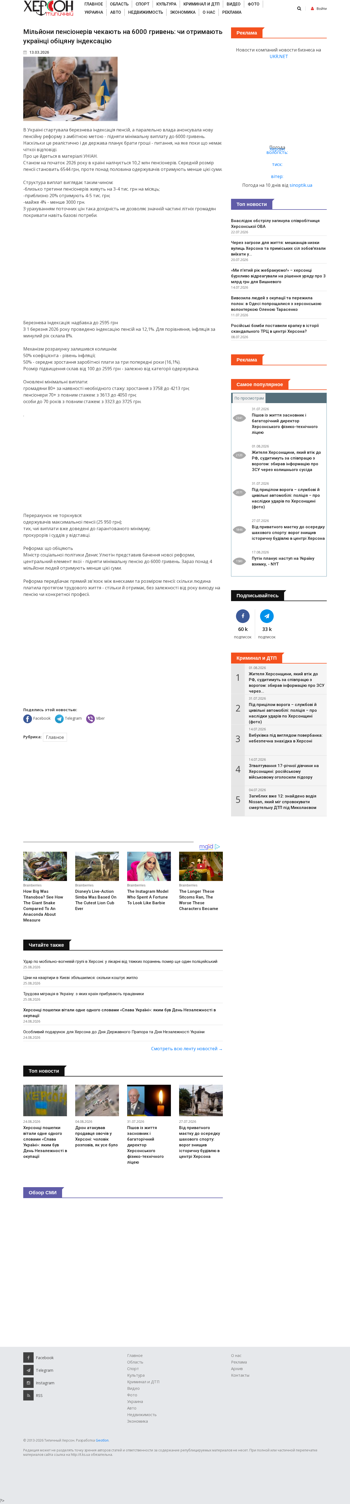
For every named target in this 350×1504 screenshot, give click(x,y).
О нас (209, 12)
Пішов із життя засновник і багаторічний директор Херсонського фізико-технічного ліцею (145, 1145)
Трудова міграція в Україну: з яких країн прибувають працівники (83, 993)
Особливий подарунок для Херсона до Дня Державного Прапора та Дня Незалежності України (114, 1031)
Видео (234, 4)
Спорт (142, 4)
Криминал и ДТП (201, 4)
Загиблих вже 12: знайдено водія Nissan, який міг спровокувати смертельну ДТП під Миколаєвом (282, 802)
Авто (115, 12)
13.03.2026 (38, 52)
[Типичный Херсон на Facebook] (243, 616)
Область (119, 4)
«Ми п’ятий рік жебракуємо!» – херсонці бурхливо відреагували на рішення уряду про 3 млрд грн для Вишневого (278, 276)
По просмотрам (250, 398)
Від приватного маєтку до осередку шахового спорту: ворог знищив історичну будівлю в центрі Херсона (288, 532)
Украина (93, 12)
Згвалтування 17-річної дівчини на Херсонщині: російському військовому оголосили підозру (284, 771)
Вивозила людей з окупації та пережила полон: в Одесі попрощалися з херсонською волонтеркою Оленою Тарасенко (276, 303)
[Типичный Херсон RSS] (28, 1395)
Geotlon (102, 1440)
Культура (166, 4)
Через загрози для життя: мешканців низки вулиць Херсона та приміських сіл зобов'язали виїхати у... (278, 248)
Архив (237, 1368)
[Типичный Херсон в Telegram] (267, 616)
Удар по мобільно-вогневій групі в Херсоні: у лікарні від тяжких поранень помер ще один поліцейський (120, 961)
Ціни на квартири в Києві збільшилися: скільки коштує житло (80, 977)
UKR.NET (279, 56)
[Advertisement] (123, 269)
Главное (93, 4)
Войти (322, 8)
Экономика (183, 12)
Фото (253, 4)
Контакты (240, 1375)
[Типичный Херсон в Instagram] (28, 1382)
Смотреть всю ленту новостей (187, 1049)
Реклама (231, 12)
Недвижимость (145, 12)
